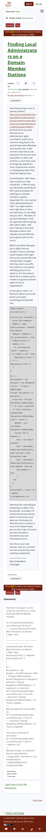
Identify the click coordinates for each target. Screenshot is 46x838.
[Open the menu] (42, 11)
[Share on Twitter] (33, 83)
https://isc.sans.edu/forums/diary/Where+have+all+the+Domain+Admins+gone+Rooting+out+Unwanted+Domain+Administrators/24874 (23, 120)
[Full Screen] (18, 83)
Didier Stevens (27, 18)
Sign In (29, 4)
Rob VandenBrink (17, 95)
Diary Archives (15, 813)
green (18, 12)
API (25, 821)
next (18, 25)
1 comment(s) (15, 100)
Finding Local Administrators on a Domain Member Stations (22, 59)
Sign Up (39, 4)
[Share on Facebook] (26, 83)
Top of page (37, 800)
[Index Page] (8, 4)
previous (9, 25)
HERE (12, 31)
